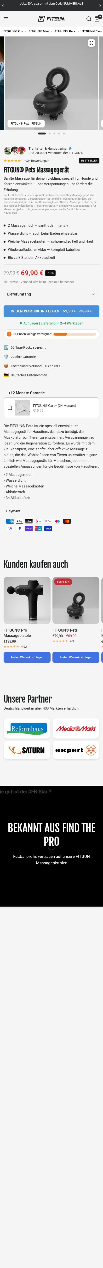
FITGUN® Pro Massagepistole (17, 633)
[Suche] (89, 19)
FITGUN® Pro (13, 31)
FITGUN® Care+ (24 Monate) (54, 406)
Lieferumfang (19, 294)
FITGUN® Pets (65, 31)
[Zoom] (91, 43)
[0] (96, 19)
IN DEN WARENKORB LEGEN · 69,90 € (51, 311)
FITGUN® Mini (39, 31)
